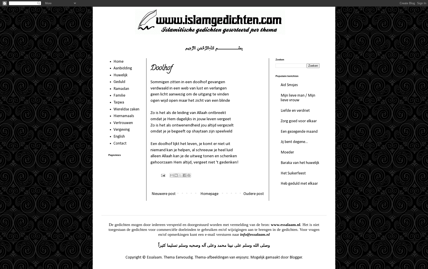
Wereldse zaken (126, 109)
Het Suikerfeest (293, 173)
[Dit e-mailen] (172, 175)
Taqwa (118, 102)
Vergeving (121, 130)
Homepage (209, 194)
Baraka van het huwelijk (300, 163)
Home (118, 62)
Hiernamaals (123, 116)
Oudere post (253, 194)
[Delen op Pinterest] (189, 175)
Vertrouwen (123, 123)
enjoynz (242, 257)
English (119, 136)
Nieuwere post (163, 194)
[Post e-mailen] (162, 175)
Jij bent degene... (294, 142)
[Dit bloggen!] (176, 175)
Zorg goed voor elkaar (299, 121)
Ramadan (121, 89)
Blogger (296, 257)
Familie (119, 95)
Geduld (119, 82)
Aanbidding (122, 68)
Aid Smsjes (289, 85)
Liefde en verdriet (295, 111)
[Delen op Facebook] (184, 175)
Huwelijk (120, 75)
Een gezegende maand (299, 132)
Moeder (287, 152)
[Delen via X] (180, 175)
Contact (119, 143)
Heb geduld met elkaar (299, 184)
